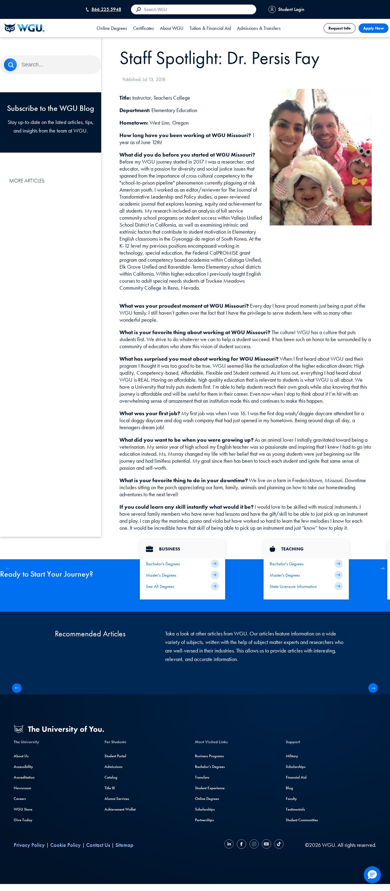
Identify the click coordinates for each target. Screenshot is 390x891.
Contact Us (98, 844)
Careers (20, 798)
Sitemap (124, 844)
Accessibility (23, 766)
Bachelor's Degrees (210, 766)
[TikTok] (278, 844)
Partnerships (204, 819)
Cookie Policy (65, 844)
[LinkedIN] (229, 844)
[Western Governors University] (24, 28)
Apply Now (373, 28)
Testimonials (295, 809)
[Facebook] (241, 844)
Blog (289, 787)
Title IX (110, 787)
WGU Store (23, 809)
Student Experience (210, 787)
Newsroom (22, 787)
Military (292, 755)
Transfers (202, 777)
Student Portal (115, 755)
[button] (382, 568)
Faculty (291, 798)
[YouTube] (266, 844)
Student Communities (302, 819)
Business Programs (209, 755)
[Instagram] (254, 844)
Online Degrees (207, 798)
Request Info (339, 28)
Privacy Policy (29, 844)
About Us (21, 755)
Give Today (23, 819)
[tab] (112, 28)
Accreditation (24, 777)
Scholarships (205, 809)
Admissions (113, 766)
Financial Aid (296, 777)
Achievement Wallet (120, 809)
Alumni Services (117, 798)
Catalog (111, 777)
